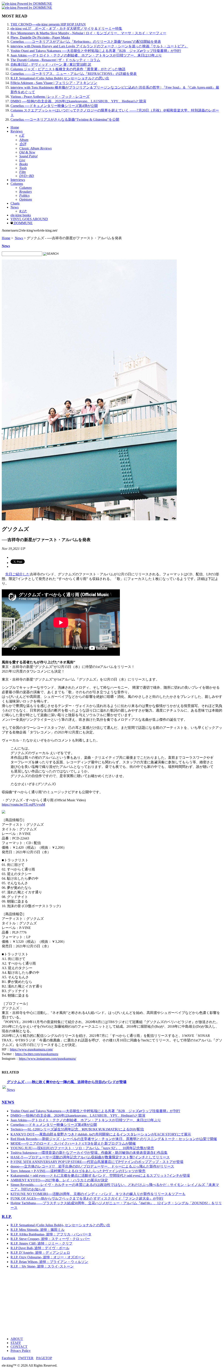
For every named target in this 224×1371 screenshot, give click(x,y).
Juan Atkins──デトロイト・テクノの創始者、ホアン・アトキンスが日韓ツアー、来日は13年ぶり (85, 1120)
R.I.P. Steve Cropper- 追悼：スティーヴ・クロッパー (50, 1239)
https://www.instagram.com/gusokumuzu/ (47, 1058)
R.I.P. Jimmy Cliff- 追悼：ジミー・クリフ (41, 1243)
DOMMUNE (23, 223)
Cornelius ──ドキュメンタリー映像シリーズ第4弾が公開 (54, 106)
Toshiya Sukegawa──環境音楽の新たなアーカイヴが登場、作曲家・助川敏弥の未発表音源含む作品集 (89, 1152)
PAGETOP (44, 1358)
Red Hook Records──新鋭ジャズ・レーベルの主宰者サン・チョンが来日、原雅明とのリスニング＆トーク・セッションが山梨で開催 (113, 1139)
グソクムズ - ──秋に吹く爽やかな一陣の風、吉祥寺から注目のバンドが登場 (66, 1082)
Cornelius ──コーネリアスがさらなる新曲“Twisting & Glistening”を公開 (64, 119)
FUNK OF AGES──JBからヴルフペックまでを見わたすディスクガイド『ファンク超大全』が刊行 (86, 1198)
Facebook (8, 1358)
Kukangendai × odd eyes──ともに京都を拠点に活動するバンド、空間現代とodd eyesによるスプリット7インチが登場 (100, 1175)
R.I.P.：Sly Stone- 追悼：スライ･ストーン (42, 1266)
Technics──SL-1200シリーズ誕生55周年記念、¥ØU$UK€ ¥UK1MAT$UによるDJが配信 (77, 1129)
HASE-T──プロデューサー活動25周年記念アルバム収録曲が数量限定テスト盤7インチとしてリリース (90, 1157)
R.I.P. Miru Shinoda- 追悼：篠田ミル (37, 1230)
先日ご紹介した (17, 574)
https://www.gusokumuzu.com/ (31, 1049)
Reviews (16, 131)
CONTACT (18, 1347)
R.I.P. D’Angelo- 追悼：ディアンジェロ (40, 1252)
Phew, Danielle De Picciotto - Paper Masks (40, 37)
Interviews (17, 180)
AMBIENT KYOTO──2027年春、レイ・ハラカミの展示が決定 (59, 1180)
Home (14, 127)
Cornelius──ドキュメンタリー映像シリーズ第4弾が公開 (53, 1125)
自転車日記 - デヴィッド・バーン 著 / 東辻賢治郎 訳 (50, 64)
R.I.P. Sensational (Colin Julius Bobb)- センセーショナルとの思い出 (60, 1225)
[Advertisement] (112, 1302)
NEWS (8, 1102)
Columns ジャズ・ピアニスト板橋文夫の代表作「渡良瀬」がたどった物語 (67, 69)
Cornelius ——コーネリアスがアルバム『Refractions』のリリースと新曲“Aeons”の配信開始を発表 (85, 41)
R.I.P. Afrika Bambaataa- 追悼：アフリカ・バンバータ (50, 1234)
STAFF (15, 1343)
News (14, 207)
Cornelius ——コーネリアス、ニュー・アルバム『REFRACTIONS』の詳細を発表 (73, 74)
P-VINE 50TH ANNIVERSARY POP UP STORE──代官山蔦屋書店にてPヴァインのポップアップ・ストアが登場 (96, 1162)
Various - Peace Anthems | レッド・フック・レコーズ (49, 96)
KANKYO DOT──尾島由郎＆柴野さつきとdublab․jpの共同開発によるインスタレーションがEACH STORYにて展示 (100, 1134)
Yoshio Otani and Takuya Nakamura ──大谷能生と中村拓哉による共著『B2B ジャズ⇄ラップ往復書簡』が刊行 (95, 51)
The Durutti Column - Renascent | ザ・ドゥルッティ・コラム (55, 60)
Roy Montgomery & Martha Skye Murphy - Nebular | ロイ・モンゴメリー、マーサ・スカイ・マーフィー (88, 33)
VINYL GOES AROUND (29, 219)
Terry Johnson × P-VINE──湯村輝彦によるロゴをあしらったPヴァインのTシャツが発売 (77, 1171)
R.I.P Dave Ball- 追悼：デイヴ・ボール (39, 1248)
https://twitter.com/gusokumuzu (36, 1054)
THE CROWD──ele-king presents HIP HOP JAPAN (48, 24)
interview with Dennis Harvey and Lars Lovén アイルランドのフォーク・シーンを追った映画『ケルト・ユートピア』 (99, 46)
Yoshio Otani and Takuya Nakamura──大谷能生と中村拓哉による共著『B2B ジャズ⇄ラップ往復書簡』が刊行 (95, 1111)
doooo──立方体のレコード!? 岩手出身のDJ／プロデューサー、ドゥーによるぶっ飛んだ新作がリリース (92, 1166)
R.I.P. (7, 1216)
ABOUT (16, 1339)
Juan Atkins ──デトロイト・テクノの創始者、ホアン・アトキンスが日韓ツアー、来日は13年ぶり (86, 55)
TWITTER (25, 1358)
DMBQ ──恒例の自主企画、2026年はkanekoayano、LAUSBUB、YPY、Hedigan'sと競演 (78, 101)
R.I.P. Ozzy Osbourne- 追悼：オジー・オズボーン (47, 1257)
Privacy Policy (20, 1350)
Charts (14, 203)
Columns (16, 184)
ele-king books (20, 215)
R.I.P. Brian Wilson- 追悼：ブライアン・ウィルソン (49, 1262)
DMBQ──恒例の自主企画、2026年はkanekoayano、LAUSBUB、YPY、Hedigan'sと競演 (77, 1115)
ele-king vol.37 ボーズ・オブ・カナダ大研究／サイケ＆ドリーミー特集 (66, 28)
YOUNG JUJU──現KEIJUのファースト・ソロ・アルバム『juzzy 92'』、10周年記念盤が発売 (82, 1148)
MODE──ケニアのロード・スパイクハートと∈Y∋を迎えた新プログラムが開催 (73, 1143)
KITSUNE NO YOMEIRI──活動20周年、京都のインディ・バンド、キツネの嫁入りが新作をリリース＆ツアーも (98, 1194)
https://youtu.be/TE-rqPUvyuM (23, 804)
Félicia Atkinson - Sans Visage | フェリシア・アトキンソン (53, 83)
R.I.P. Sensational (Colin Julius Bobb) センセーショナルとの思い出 (59, 78)
